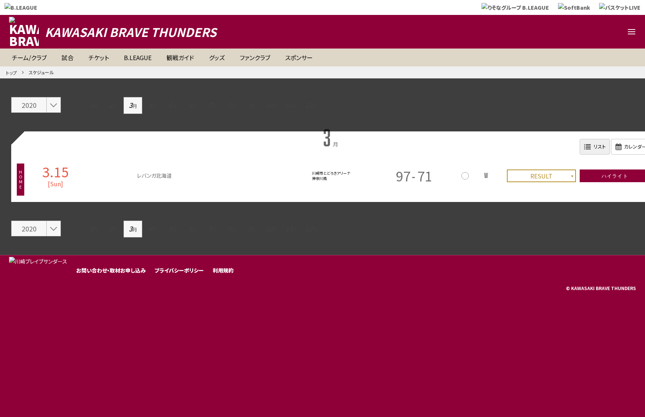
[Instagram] (577, 31)
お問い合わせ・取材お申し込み (111, 270)
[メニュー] (631, 31)
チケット (98, 57)
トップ (11, 72)
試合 (68, 57)
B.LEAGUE (138, 57)
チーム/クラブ (29, 57)
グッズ (217, 57)
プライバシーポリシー (179, 270)
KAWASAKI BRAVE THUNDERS (130, 31)
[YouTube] (595, 31)
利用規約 (223, 270)
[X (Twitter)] (559, 31)
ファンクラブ (255, 57)
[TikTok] (613, 31)
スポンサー (299, 57)
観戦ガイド (180, 57)
